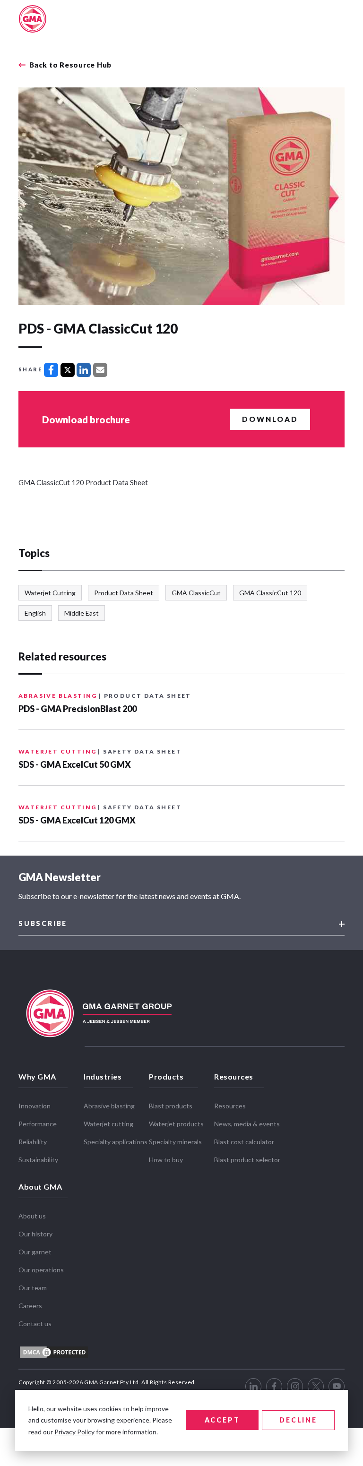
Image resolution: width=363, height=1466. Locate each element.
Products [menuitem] (166, 1076)
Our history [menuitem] (35, 1234)
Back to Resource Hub (70, 65)
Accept (222, 1420)
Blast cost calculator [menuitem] (244, 1142)
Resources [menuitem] (233, 1076)
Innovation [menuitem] (34, 1106)
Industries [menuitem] (102, 1076)
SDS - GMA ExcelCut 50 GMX (74, 764)
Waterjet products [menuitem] (176, 1124)
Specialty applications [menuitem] (115, 1142)
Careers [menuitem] (30, 1306)
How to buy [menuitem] (166, 1160)
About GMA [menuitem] (40, 1186)
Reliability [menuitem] (32, 1142)
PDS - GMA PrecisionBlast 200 (77, 708)
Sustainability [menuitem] (38, 1160)
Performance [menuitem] (37, 1124)
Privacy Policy (74, 1432)
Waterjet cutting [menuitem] (108, 1124)
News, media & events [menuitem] (247, 1124)
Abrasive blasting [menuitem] (109, 1106)
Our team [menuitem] (32, 1288)
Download (270, 419)
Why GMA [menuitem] (37, 1076)
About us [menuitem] (32, 1216)
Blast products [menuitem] (170, 1106)
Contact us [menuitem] (35, 1324)
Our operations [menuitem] (41, 1270)
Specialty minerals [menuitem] (175, 1142)
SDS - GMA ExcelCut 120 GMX (77, 820)
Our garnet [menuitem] (35, 1252)
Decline (298, 1420)
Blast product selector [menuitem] (247, 1160)
